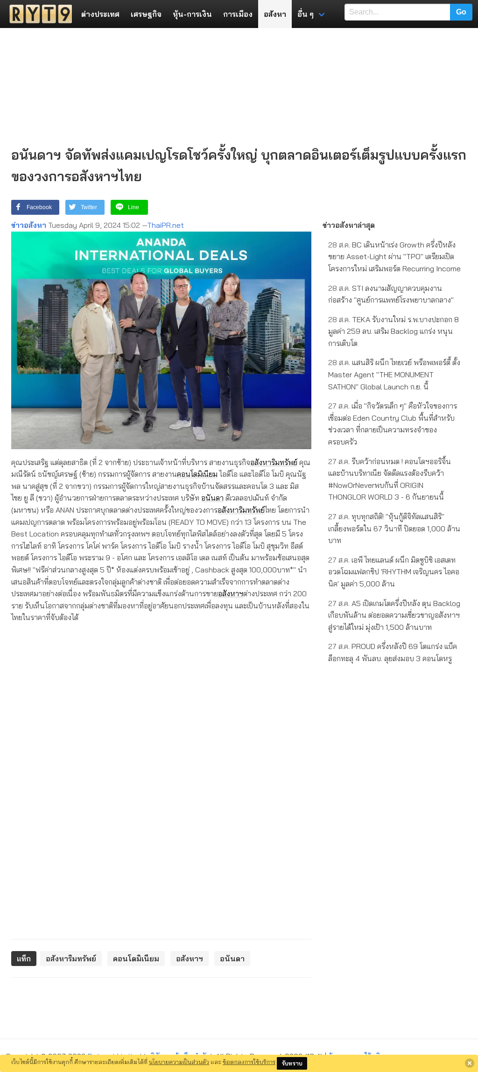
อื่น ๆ (305, 14)
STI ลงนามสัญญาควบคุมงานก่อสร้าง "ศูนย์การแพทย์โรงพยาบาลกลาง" (391, 294)
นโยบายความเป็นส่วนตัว (179, 1061)
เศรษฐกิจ (146, 14)
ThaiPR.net (165, 225)
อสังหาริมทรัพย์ (273, 462)
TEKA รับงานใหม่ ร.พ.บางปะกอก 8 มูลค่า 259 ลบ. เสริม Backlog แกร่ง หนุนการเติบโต (393, 331)
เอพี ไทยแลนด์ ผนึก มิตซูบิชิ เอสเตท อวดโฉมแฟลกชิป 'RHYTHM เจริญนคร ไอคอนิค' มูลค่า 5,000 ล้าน (393, 571)
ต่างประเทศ (100, 14)
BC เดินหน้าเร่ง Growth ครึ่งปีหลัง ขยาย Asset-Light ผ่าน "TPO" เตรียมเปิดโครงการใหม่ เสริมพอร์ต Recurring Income (394, 256)
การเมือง (238, 14)
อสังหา (275, 14)
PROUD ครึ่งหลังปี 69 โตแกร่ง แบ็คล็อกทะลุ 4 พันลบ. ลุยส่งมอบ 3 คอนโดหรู (392, 652)
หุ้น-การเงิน (192, 14)
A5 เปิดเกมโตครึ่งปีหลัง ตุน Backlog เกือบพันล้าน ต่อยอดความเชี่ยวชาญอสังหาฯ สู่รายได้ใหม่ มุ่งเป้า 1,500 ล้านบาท (394, 615)
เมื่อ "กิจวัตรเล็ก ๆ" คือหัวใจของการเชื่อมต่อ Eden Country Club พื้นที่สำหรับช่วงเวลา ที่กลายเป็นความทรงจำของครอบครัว (392, 423)
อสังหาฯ (230, 593)
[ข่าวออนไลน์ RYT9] (38, 14)
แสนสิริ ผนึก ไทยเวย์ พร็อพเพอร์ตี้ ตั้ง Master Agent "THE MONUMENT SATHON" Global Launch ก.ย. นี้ (394, 374)
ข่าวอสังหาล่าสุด (349, 225)
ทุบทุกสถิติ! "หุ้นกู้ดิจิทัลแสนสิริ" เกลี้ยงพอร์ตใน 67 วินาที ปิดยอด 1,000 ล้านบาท (394, 528)
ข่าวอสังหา (28, 225)
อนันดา (212, 497)
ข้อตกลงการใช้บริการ (249, 1061)
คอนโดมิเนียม (197, 474)
